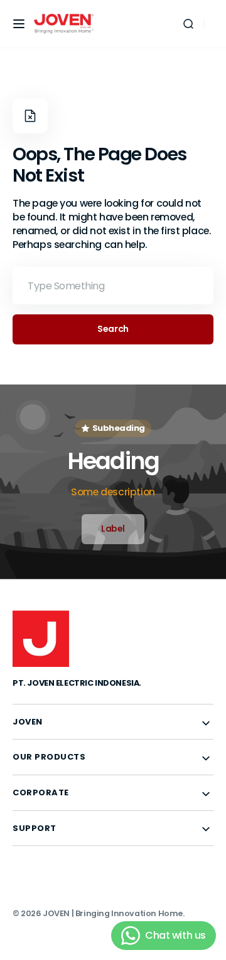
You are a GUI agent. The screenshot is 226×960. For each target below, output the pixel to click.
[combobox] (113, 285)
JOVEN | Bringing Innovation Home (113, 913)
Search (112, 329)
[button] (19, 24)
